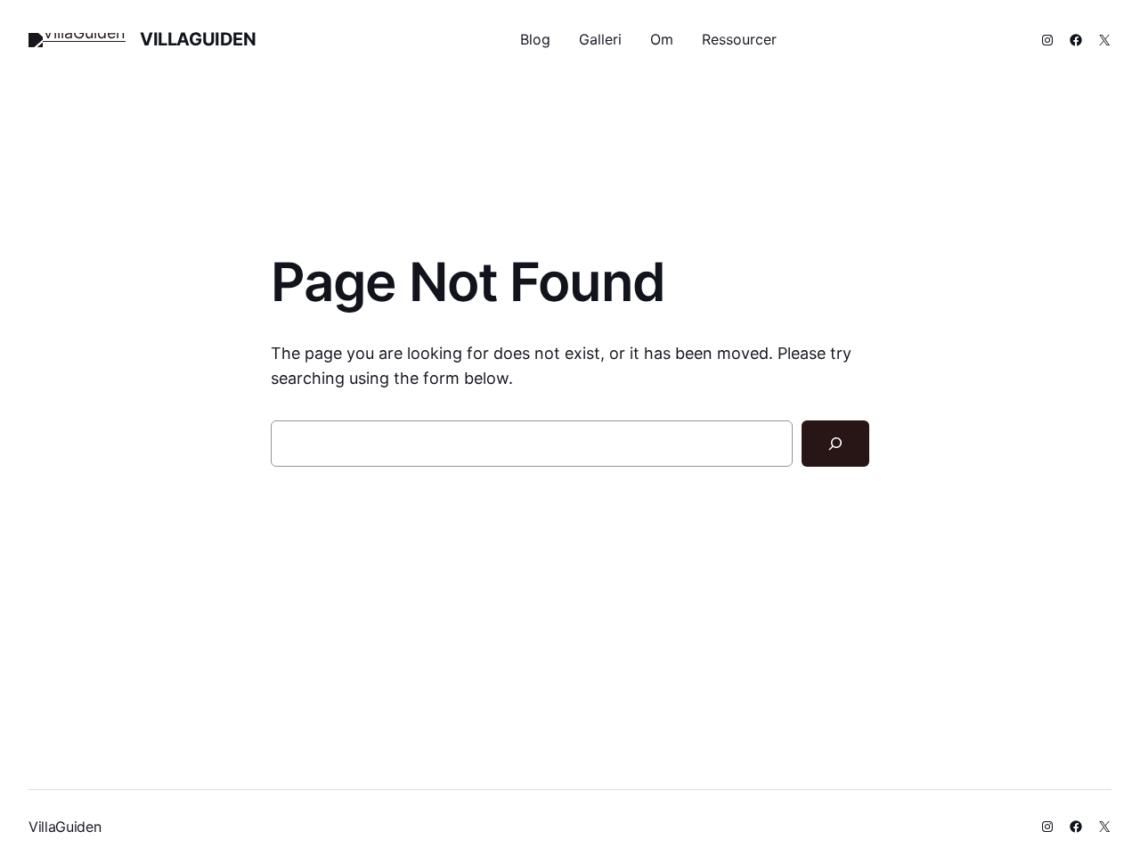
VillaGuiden (198, 39)
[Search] (835, 443)
